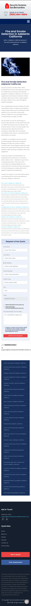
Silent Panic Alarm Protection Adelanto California (15, 435)
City (4, 287)
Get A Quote (15, 554)
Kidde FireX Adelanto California (11, 217)
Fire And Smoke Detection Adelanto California (14, 390)
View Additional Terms (11, 331)
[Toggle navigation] (28, 21)
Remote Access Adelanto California (14, 440)
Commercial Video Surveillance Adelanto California (15, 469)
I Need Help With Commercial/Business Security (14, 307)
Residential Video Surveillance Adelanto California (15, 482)
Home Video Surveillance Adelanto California (14, 396)
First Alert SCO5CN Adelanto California (14, 193)
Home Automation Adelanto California (15, 363)
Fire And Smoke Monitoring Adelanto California (14, 488)
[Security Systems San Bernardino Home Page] (15, 6)
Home (5, 40)
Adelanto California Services (17, 40)
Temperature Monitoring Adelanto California (14, 451)
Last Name (6, 255)
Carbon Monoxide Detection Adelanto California (15, 406)
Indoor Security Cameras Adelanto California (14, 457)
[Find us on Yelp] (6, 519)
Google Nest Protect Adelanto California (15, 207)
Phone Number (7, 271)
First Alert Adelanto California (11, 183)
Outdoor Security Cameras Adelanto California (14, 384)
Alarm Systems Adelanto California (14, 401)
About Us (4, 534)
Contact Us (4, 543)
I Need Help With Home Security (14, 304)
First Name (6, 247)
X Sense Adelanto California (10, 227)
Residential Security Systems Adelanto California (15, 475)
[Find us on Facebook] (2, 519)
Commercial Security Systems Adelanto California (15, 368)
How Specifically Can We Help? (12, 311)
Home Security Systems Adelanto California (14, 413)
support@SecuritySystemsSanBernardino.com (15, 516)
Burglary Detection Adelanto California (15, 373)
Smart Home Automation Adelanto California (14, 429)
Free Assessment (15, 562)
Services (3, 540)
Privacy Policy (5, 546)
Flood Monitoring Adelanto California (14, 493)
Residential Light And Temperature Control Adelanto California (14, 463)
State (5, 295)
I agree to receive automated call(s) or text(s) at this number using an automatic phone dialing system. (16, 329)
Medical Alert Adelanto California (13, 424)
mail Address (7, 263)
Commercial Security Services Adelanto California (15, 445)
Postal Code (7, 279)
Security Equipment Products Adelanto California (15, 378)
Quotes (3, 537)
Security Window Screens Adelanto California (14, 419)
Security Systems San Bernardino (19, 600)
